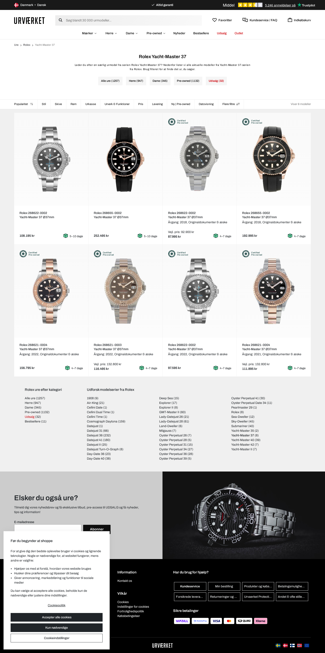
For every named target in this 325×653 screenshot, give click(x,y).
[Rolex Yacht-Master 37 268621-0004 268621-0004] (51, 291)
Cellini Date (95, 407)
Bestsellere (201, 33)
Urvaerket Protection (258, 596)
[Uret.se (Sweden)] (278, 645)
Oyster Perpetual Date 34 (248, 403)
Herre (109, 33)
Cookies (123, 602)
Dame (130, 33)
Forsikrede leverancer (191, 596)
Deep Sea (166, 398)
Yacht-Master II (241, 449)
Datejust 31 (94, 430)
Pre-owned (154, 33)
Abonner (97, 529)
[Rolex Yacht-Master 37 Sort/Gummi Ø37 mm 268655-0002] (125, 159)
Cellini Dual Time (98, 412)
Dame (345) (160, 80)
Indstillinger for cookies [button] (133, 606)
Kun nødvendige (56, 627)
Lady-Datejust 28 (171, 421)
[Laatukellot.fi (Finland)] (292, 645)
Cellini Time (95, 416)
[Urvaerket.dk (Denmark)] (285, 645)
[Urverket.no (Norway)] (299, 645)
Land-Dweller (168, 426)
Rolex (26, 44)
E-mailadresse (24, 522)
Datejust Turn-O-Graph (103, 449)
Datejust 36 (95, 435)
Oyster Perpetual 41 (245, 398)
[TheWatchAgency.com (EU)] (306, 645)
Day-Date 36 (95, 454)
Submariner (239, 426)
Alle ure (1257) (110, 80)
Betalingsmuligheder (292, 586)
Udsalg (222, 33)
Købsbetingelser (128, 616)
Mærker (87, 33)
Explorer (165, 403)
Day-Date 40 (95, 458)
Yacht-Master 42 (242, 444)
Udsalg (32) (216, 80)
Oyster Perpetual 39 (173, 458)
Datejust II (94, 444)
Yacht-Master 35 (242, 430)
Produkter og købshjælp (259, 586)
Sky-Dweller (239, 421)
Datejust (92, 426)
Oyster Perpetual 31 (173, 444)
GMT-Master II (169, 412)
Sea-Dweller (239, 416)
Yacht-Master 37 (242, 435)
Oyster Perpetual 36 (173, 454)
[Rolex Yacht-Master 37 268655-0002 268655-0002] (274, 159)
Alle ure (30, 398)
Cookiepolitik (56, 605)
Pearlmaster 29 (241, 407)
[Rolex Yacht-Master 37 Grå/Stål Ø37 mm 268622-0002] (51, 159)
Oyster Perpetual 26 (173, 435)
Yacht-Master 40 (242, 440)
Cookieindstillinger (56, 638)
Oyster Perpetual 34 (173, 449)
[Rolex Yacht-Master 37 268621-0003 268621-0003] (125, 291)
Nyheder (179, 33)
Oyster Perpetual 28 (173, 440)
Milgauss (165, 430)
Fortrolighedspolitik (130, 611)
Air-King (92, 403)
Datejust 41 (94, 440)
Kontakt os (124, 580)
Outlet (239, 33)
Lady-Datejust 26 (171, 416)
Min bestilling (224, 586)
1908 (90, 398)
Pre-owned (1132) (188, 80)
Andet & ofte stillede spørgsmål (293, 596)
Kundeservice (190, 586)
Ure (16, 44)
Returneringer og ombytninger (225, 596)
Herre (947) (136, 80)
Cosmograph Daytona (102, 421)
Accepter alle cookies (56, 617)
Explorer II (166, 407)
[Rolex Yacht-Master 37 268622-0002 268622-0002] (199, 159)
